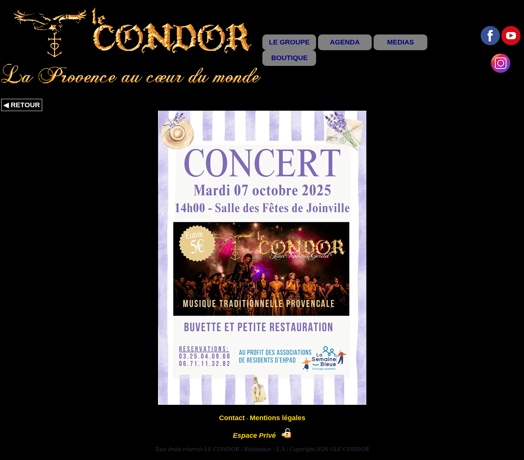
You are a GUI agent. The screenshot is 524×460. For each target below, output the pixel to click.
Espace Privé (257, 435)
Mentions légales (277, 418)
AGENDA (345, 42)
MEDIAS (400, 42)
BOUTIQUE (289, 58)
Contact (232, 418)
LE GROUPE (289, 42)
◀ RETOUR (21, 105)
